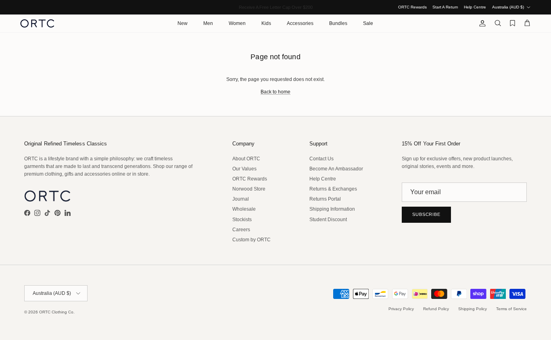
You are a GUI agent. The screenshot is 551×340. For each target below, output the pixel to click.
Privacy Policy (401, 309)
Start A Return (445, 7)
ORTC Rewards (412, 7)
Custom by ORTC (251, 240)
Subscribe (426, 214)
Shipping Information (332, 209)
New (182, 23)
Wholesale (244, 209)
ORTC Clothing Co (56, 312)
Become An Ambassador (336, 169)
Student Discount (328, 219)
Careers (241, 229)
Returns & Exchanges (333, 189)
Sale (368, 23)
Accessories (300, 23)
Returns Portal (325, 199)
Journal (240, 199)
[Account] (481, 23)
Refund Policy (436, 309)
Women (237, 23)
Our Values (244, 169)
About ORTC (246, 159)
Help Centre (475, 7)
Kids (266, 23)
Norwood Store (248, 189)
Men (208, 23)
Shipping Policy (472, 309)
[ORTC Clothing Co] (37, 23)
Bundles (338, 23)
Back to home (275, 92)
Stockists (242, 219)
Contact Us (321, 159)
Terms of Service (511, 309)
